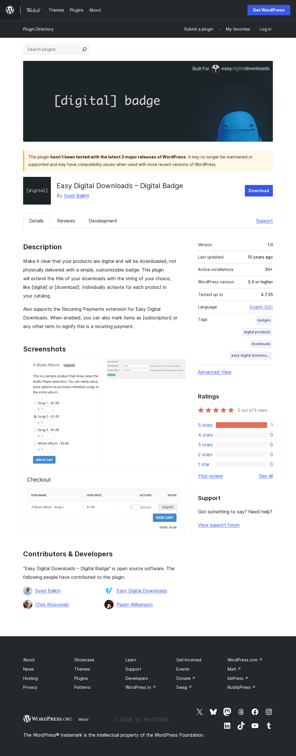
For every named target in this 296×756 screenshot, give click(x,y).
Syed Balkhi (76, 196)
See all (266, 476)
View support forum (219, 525)
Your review (210, 476)
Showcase (84, 659)
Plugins (81, 678)
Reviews (66, 221)
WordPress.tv (140, 687)
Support (264, 221)
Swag (184, 687)
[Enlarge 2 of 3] (178, 367)
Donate (185, 678)
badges (264, 320)
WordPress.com (244, 659)
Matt (234, 669)
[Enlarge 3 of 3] (178, 478)
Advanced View (215, 372)
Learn (130, 659)
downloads (261, 344)
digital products (257, 332)
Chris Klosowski (52, 604)
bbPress (237, 678)
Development (103, 221)
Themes (82, 669)
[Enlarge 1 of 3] (94, 367)
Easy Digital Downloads (141, 591)
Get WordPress (269, 10)
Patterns (82, 687)
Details (36, 221)
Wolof (83, 719)
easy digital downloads (251, 355)
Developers (136, 678)
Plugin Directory (38, 29)
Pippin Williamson (134, 604)
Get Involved (188, 659)
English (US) (261, 306)
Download (259, 190)
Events (182, 669)
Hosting (30, 678)
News (28, 669)
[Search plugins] (84, 49)
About (29, 659)
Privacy (30, 687)
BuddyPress (241, 687)
